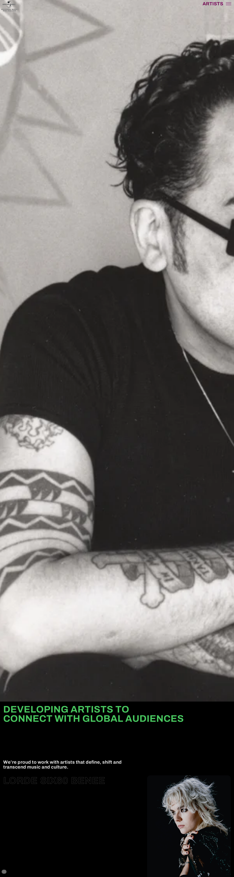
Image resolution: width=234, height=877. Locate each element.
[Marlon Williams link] (50, 825)
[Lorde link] (20, 780)
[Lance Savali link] (84, 798)
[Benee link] (88, 780)
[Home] (9, 10)
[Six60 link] (54, 780)
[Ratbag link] (24, 798)
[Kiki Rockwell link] (42, 844)
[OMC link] (14, 807)
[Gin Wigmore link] (64, 807)
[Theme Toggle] (4, 872)
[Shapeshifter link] (41, 816)
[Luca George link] (39, 871)
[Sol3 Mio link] (26, 862)
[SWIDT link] (69, 862)
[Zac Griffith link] (92, 853)
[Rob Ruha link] (29, 853)
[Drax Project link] (41, 835)
